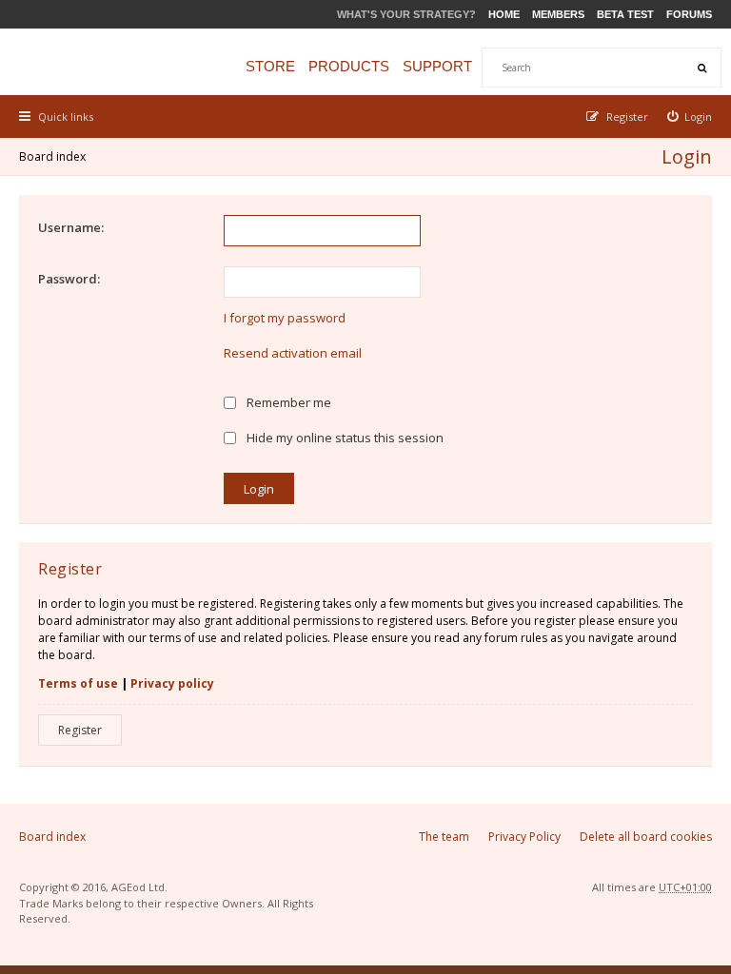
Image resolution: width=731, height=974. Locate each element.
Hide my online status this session (344, 437)
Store (270, 66)
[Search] (701, 68)
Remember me (287, 402)
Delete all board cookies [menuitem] (646, 836)
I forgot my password (285, 317)
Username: (71, 227)
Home (504, 14)
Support (437, 66)
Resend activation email (293, 352)
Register (80, 730)
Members (558, 14)
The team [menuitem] (444, 836)
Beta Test (625, 14)
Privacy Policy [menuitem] (524, 836)
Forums (689, 14)
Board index (52, 156)
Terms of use (78, 683)
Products (348, 66)
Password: (69, 278)
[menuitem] (690, 116)
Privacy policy (172, 683)
